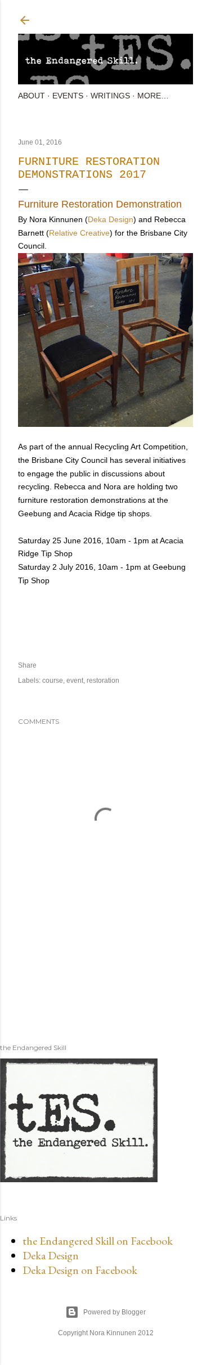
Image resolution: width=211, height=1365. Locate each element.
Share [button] (27, 665)
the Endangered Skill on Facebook (98, 1240)
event (74, 680)
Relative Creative (79, 232)
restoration (103, 680)
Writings (110, 95)
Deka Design (110, 219)
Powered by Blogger (114, 1312)
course (52, 680)
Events (67, 95)
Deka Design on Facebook (80, 1270)
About (31, 95)
